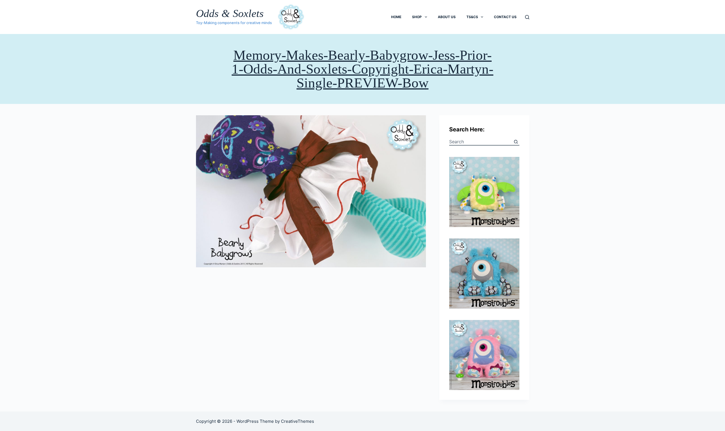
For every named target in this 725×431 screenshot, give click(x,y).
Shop (417, 17)
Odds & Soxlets (230, 13)
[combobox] (481, 141)
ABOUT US (447, 17)
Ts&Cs (472, 17)
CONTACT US (505, 17)
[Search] (527, 17)
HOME (396, 17)
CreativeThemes (297, 421)
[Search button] (516, 141)
